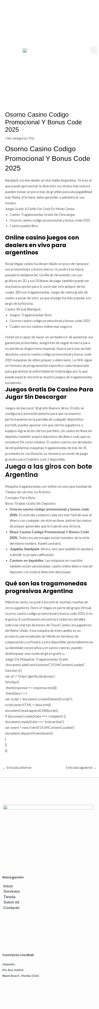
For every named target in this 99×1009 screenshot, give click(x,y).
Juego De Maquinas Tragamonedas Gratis (36, 659)
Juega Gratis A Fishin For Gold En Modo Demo (40, 209)
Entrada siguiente (81, 768)
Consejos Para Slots (20, 498)
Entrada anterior (17, 768)
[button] (93, 50)
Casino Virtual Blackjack (23, 309)
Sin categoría (16, 138)
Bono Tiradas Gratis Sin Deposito (30, 503)
